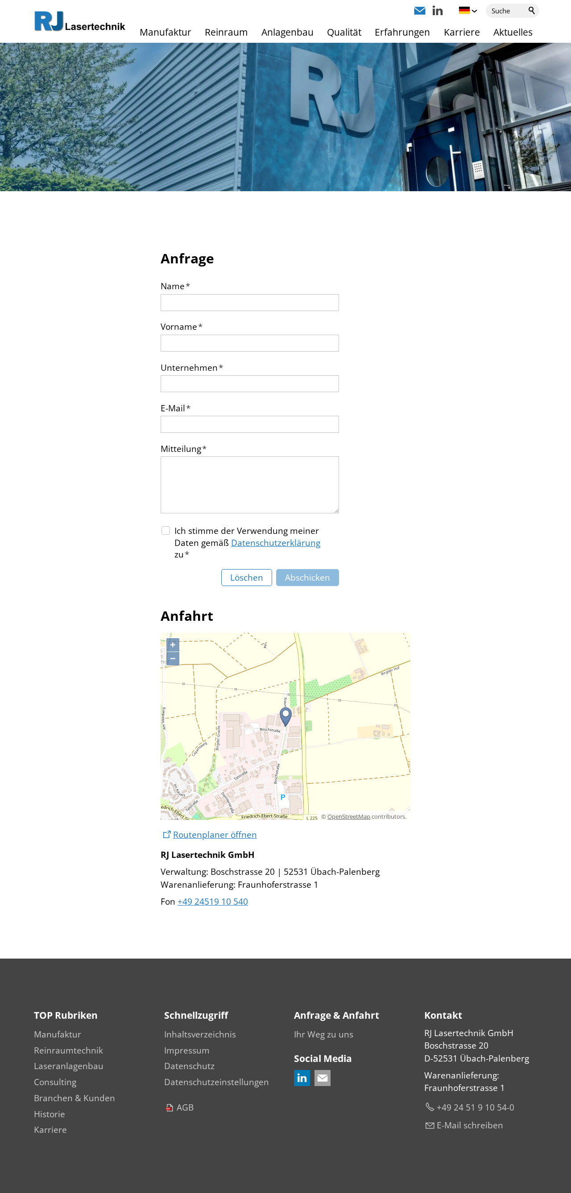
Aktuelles (513, 32)
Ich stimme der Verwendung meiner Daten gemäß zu (247, 542)
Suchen (532, 11)
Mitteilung (184, 449)
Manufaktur (165, 32)
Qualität (344, 32)
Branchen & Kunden (74, 1098)
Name (175, 286)
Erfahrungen (402, 32)
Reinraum (226, 32)
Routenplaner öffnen (215, 834)
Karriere (462, 32)
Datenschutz (189, 1066)
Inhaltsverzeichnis (200, 1034)
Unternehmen (192, 367)
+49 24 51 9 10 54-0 (475, 1107)
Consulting (55, 1082)
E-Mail (175, 408)
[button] (420, 11)
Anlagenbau (287, 32)
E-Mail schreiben (470, 1125)
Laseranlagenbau (68, 1066)
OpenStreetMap (348, 816)
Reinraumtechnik (68, 1050)
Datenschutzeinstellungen (216, 1082)
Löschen (246, 577)
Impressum (187, 1050)
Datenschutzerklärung (275, 543)
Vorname (182, 326)
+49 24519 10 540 (213, 901)
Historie (49, 1114)
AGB (185, 1107)
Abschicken (307, 577)
